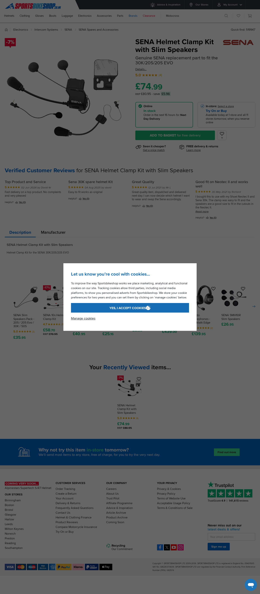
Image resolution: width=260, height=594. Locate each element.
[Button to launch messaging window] (251, 585)
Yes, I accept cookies (127, 308)
